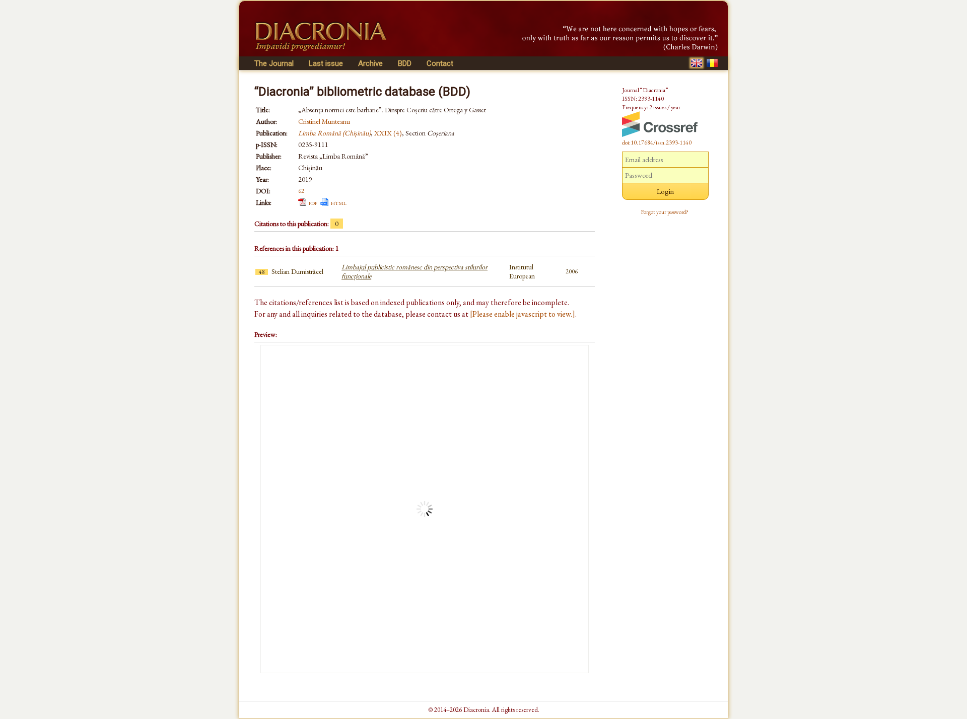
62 (301, 191)
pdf (313, 202)
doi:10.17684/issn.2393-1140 (657, 142)
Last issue (326, 63)
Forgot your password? (664, 211)
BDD (404, 63)
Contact (440, 63)
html (339, 202)
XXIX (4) (388, 132)
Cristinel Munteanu (324, 121)
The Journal (274, 63)
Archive (370, 63)
